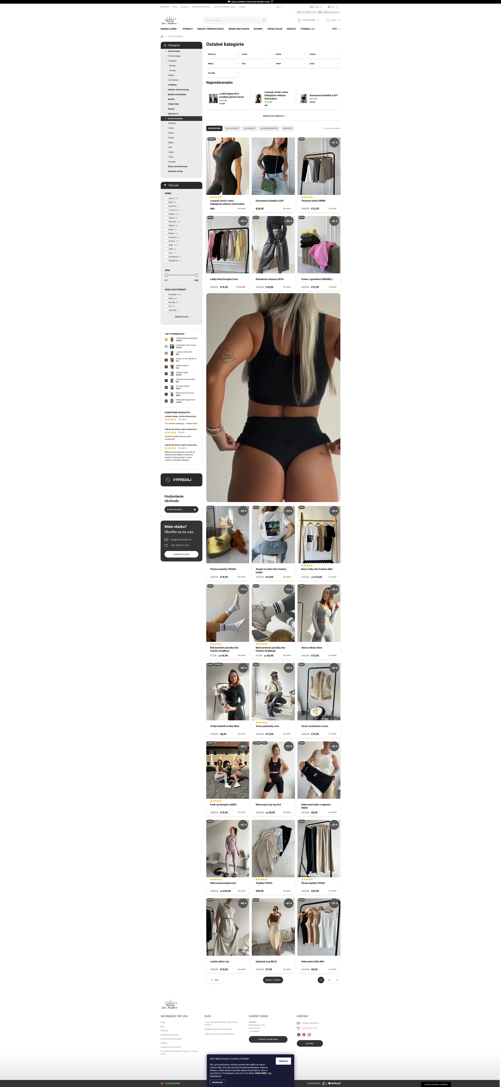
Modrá (173, 233)
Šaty (170, 147)
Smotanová (175, 257)
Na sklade (174, 294)
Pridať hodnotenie (174, 509)
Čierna (173, 198)
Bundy (171, 133)
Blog (175, 7)
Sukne (171, 152)
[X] (304, 1035)
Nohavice (172, 123)
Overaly (172, 70)
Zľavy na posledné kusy (177, 166)
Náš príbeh (165, 7)
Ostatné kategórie (175, 118)
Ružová (173, 241)
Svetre (171, 128)
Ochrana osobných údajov (224, 7)
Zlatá (172, 249)
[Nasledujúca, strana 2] (329, 980)
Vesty (171, 157)
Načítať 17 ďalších (273, 980)
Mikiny (171, 143)
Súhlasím (283, 1061)
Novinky (172, 66)
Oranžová (174, 237)
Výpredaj (173, 310)
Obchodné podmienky (201, 7)
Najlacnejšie (232, 128)
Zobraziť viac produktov (273, 116)
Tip (172, 306)
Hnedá (173, 214)
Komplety (172, 61)
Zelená (173, 218)
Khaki (172, 229)
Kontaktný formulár (182, 554)
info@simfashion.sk (180, 539)
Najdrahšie (249, 128)
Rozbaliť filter (181, 317)
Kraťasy (171, 109)
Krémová (174, 222)
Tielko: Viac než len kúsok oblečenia (219, 1034)
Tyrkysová (174, 210)
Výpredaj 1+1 (173, 114)
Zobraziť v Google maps (268, 1039)
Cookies (242, 7)
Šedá (173, 245)
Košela (171, 138)
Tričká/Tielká (173, 104)
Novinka (173, 302)
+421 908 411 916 (179, 545)
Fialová (173, 226)
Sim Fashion (174, 80)
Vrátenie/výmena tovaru (171, 1047)
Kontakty (184, 7)
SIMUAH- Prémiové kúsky (178, 90)
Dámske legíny (174, 51)
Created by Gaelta (172, 1083)
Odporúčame (214, 128)
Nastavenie (217, 1082)
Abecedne (287, 128)
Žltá (172, 253)
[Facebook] (299, 1035)
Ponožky (172, 162)
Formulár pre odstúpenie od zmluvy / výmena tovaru (179, 1052)
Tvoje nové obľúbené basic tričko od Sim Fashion (221, 1023)
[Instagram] (309, 1035)
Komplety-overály (175, 171)
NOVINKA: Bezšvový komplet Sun (218, 1029)
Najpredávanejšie (269, 128)
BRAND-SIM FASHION (177, 94)
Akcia (173, 298)
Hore (217, 980)
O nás (163, 1022)
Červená (173, 206)
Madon (171, 75)
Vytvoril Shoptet (313, 1083)
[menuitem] (170, 29)
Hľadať (264, 20)
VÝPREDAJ (172, 85)
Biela (172, 202)
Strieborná (174, 261)
